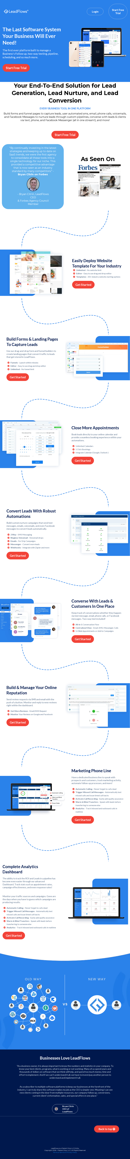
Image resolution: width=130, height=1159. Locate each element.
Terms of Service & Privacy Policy (65, 1152)
